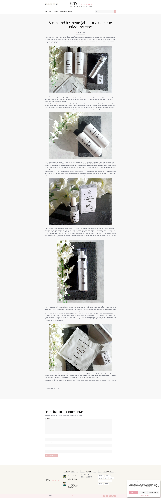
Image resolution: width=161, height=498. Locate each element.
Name (46, 436)
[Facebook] (46, 4)
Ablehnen (143, 492)
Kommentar (48, 418)
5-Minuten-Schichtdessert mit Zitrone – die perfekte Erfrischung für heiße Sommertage (73, 485)
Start (46, 11)
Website (46, 449)
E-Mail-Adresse (48, 442)
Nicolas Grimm (75, 495)
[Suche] (115, 11)
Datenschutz (142, 495)
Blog (50, 11)
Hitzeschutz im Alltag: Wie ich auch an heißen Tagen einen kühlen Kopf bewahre (73, 477)
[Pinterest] (54, 4)
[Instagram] (48, 4)
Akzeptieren (133, 492)
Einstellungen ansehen (153, 492)
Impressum (147, 495)
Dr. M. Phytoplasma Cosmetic (60, 104)
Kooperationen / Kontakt (66, 11)
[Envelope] (57, 4)
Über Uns (56, 11)
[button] (158, 481)
